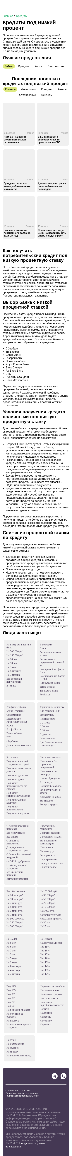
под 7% (10, 1002)
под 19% (45, 946)
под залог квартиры (17, 813)
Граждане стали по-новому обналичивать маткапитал (17, 186)
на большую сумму (50, 914)
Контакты (27, 1090)
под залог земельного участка (18, 770)
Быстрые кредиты (49, 804)
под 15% (45, 962)
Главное (29, 133)
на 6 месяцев (13, 966)
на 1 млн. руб (14, 914)
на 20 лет (11, 659)
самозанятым (47, 738)
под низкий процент (18, 1009)
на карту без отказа (50, 786)
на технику (46, 1020)
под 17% (45, 954)
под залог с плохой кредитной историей (17, 763)
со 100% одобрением (18, 861)
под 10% (11, 990)
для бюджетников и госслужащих (51, 744)
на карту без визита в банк (18, 646)
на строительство (49, 998)
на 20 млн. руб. (15, 895)
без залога (12, 757)
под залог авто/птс (50, 757)
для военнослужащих (18, 745)
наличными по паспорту (48, 773)
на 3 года (11, 958)
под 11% (11, 986)
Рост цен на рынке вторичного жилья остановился (15, 139)
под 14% (45, 966)
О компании (12, 1090)
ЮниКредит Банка (50, 682)
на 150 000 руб (14, 655)
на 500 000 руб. (15, 918)
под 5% (10, 1006)
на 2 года (11, 962)
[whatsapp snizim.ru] (63, 1076)
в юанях (11, 685)
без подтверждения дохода (50, 654)
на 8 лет (11, 942)
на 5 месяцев (13, 671)
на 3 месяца (13, 674)
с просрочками (48, 859)
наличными (46, 847)
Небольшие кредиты (51, 918)
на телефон (12, 1047)
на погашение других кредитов (18, 1026)
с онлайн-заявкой (50, 832)
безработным (47, 714)
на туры (11, 1040)
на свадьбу (12, 1051)
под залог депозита (17, 775)
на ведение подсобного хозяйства (52, 1003)
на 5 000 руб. (47, 910)
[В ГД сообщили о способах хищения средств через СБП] (53, 116)
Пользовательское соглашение (22, 1093)
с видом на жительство (12, 842)
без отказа (12, 836)
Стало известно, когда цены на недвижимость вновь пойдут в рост (52, 233)
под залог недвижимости (14, 808)
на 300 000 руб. (15, 651)
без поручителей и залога (50, 791)
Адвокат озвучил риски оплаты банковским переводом (52, 186)
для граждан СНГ (50, 711)
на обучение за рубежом (14, 1015)
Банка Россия (47, 686)
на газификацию (49, 990)
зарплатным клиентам (52, 707)
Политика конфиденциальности (22, 1096)
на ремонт (45, 1024)
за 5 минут (46, 782)
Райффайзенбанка (16, 707)
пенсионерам (47, 718)
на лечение (46, 1012)
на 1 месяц (46, 939)
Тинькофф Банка (49, 690)
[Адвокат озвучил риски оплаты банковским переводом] (53, 162)
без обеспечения (15, 891)
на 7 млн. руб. (14, 903)
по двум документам (51, 863)
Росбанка (45, 694)
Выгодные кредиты (17, 878)
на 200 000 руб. (15, 926)
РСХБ (9, 725)
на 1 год (11, 667)
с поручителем (48, 867)
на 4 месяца (13, 970)
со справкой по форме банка (52, 670)
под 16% (45, 958)
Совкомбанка (13, 714)
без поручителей (15, 832)
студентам (45, 734)
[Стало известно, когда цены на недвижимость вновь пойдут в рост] (53, 209)
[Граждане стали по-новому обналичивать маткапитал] (19, 162)
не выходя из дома (50, 796)
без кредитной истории (14, 873)
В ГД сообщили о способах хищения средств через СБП (49, 139)
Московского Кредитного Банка (16, 720)
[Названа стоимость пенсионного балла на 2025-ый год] (19, 209)
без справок (46, 800)
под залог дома (15, 779)
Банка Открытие (15, 711)
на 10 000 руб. (48, 907)
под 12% (45, 974)
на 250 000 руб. (15, 922)
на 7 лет (11, 950)
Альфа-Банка (13, 729)
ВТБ (8, 737)
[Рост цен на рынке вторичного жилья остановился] (19, 116)
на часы (44, 1009)
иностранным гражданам (47, 827)
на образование (15, 1043)
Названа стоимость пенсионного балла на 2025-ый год (17, 233)
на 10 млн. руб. (15, 899)
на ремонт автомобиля (52, 986)
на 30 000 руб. (48, 895)
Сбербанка (12, 741)
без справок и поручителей (14, 680)
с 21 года (45, 722)
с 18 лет (44, 730)
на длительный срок (51, 942)
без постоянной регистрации (48, 842)
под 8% (10, 998)
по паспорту (47, 851)
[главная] (16, 4)
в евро (43, 648)
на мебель (45, 1016)
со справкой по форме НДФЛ (52, 677)
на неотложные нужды (19, 1055)
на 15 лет (11, 939)
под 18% (45, 950)
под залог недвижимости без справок (16, 786)
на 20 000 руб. (48, 903)
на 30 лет (45, 922)
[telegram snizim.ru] (55, 1076)
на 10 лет (11, 663)
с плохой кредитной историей (17, 827)
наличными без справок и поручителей (48, 764)
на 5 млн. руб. (14, 907)
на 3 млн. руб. (14, 910)
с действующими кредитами (16, 867)
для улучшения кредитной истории (17, 849)
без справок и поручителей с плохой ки (52, 662)
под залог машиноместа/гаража (18, 794)
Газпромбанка (14, 733)
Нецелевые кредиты (51, 994)
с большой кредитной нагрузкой (18, 856)
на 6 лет (11, 946)
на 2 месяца (13, 974)
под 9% (10, 994)
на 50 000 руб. (48, 899)
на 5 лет (11, 954)
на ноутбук (12, 1020)
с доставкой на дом (50, 836)
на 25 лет (45, 926)
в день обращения (50, 778)
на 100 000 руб (48, 891)
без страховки (47, 855)
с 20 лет (44, 726)
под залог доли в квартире (16, 801)
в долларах (46, 644)
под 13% (45, 970)
